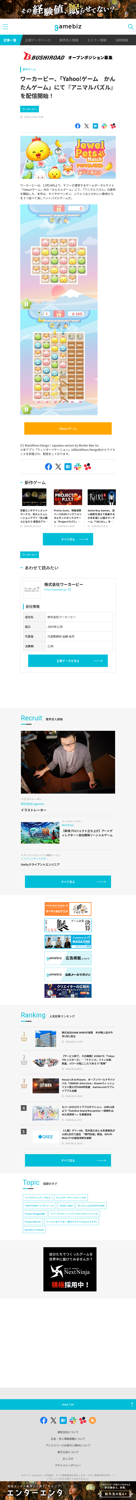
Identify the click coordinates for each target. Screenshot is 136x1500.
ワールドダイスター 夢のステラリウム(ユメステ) (71, 1221)
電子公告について (68, 1452)
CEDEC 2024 (65, 1205)
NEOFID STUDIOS (34, 1229)
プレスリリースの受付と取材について (68, 1445)
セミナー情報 (96, 40)
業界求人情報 (68, 40)
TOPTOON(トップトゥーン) (39, 1205)
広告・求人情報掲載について (68, 1439)
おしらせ (68, 1458)
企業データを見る (68, 661)
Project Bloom (33, 1221)
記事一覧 (10, 40)
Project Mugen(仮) (35, 1213)
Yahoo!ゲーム (68, 428)
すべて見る (68, 539)
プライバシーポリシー (68, 1465)
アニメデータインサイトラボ (71, 1197)
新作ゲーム (29, 69)
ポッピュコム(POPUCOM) (91, 1205)
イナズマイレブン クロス (38, 1197)
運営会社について (68, 1432)
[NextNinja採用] (70, 1269)
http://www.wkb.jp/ (55, 589)
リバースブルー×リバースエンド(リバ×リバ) (74, 1213)
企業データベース (37, 40)
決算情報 (121, 40)
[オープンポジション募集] (68, 56)
